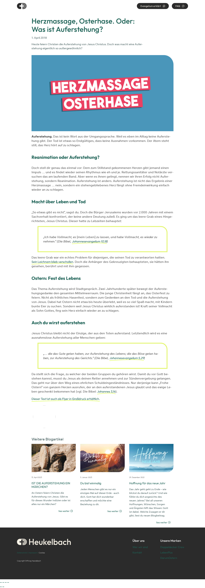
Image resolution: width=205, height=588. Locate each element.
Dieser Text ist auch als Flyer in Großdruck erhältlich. (66, 399)
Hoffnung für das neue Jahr (147, 483)
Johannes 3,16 (106, 391)
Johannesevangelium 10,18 (89, 241)
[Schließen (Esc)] (8, 582)
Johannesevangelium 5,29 (126, 358)
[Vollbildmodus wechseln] (3, 582)
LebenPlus (166, 552)
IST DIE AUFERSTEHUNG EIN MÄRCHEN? (51, 485)
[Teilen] (6, 582)
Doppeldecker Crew (172, 547)
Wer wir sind (140, 547)
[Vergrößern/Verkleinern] (1, 582)
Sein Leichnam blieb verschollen (52, 262)
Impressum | (33, 553)
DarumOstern (168, 558)
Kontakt (137, 552)
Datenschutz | (22, 553)
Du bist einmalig (90, 483)
